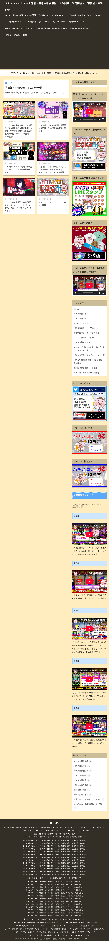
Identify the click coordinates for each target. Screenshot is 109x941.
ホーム (7, 15)
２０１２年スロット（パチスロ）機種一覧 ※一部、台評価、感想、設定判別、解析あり (54, 874)
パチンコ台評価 (31, 15)
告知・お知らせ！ (82, 795)
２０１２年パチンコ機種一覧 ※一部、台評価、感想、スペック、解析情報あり (54, 915)
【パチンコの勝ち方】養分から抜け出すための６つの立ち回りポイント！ (37, 922)
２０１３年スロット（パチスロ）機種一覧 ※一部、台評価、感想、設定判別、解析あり (54, 871)
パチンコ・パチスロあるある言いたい (80, 926)
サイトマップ (67, 935)
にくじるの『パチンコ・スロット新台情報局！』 (87, 929)
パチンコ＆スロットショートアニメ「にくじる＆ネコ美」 (85, 827)
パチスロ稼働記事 (82, 771)
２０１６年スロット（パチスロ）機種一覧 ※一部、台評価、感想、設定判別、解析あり (54, 863)
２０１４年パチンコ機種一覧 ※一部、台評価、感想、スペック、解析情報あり (54, 910)
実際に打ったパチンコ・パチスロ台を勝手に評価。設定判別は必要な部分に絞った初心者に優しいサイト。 (54, 73)
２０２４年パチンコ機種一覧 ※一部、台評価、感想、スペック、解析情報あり (54, 881)
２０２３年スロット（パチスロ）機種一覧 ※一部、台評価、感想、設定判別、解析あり (54, 843)
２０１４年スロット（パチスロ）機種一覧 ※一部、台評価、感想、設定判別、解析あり (54, 869)
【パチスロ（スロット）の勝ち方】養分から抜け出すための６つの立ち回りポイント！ (54, 919)
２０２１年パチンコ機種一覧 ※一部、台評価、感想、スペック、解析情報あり (54, 890)
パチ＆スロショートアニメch (65, 15)
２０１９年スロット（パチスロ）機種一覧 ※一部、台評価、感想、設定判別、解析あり (54, 854)
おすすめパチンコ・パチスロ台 (89, 15)
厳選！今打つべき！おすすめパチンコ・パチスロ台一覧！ (54, 834)
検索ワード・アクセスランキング (88, 799)
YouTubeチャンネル (46, 15)
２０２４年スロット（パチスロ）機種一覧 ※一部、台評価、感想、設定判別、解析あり (54, 840)
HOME (55, 823)
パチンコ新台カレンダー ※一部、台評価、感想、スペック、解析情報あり (54, 878)
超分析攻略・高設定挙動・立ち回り (88, 805)
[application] (89, 111)
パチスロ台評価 (17, 15)
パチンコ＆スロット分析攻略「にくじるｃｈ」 (46, 827)
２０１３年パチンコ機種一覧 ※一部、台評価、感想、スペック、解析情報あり (54, 913)
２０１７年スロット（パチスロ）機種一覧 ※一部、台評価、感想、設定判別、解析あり (54, 860)
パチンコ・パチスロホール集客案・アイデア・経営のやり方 (73, 932)
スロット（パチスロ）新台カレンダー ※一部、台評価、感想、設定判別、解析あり (54, 837)
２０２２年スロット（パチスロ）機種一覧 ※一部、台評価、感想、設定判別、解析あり (54, 846)
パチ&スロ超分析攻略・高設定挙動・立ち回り (50, 28)
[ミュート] (99, 119)
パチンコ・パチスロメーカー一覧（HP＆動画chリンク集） (40, 935)
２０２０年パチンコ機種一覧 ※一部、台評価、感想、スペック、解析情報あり (54, 893)
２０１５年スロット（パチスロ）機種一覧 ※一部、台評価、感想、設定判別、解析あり (54, 866)
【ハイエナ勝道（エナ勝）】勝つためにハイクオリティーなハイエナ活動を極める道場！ (36, 929)
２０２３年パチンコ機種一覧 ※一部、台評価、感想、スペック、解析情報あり (54, 884)
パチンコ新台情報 (82, 785)
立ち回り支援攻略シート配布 (80, 28)
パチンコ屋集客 (81, 780)
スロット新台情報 (82, 761)
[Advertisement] (54, 54)
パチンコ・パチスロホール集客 (16, 35)
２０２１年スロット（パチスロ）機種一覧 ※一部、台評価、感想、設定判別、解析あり (54, 849)
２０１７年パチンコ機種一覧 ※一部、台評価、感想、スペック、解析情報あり (54, 901)
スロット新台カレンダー (14, 22)
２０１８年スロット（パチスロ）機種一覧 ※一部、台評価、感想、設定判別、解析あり (54, 857)
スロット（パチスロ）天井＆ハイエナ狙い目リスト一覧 (64, 22)
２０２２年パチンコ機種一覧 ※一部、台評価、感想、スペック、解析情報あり (54, 887)
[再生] (76, 119)
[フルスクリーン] (103, 119)
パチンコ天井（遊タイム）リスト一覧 (18, 28)
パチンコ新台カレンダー (33, 22)
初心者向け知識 (81, 790)
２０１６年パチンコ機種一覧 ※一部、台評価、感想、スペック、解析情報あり (54, 904)
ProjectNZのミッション (82, 935)
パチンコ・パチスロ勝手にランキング (51, 926)
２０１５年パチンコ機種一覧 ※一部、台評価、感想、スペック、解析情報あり (54, 907)
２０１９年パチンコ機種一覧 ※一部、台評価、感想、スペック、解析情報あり (54, 896)
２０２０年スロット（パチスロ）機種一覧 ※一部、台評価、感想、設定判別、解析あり (54, 852)
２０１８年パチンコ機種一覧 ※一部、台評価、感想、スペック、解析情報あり (54, 898)
